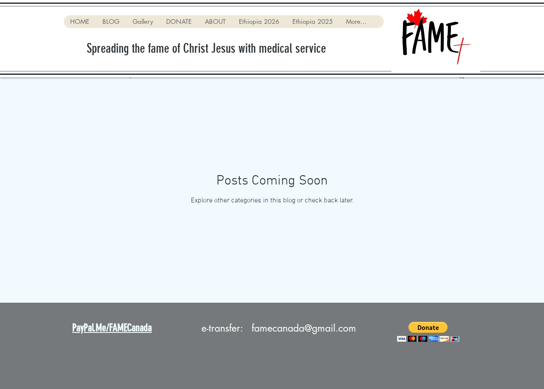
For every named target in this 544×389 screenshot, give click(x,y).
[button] (428, 332)
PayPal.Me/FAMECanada (112, 328)
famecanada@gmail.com (304, 328)
